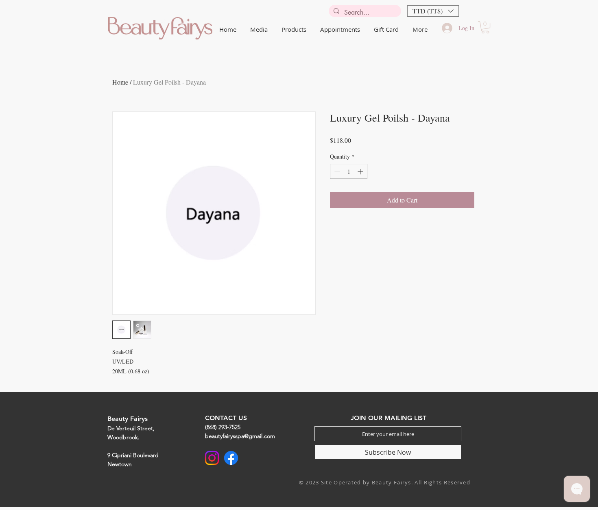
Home (120, 82)
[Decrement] (336, 171)
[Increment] (361, 171)
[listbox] (433, 11)
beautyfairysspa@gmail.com (240, 436)
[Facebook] (231, 458)
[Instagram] (212, 458)
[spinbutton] (348, 171)
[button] (433, 11)
